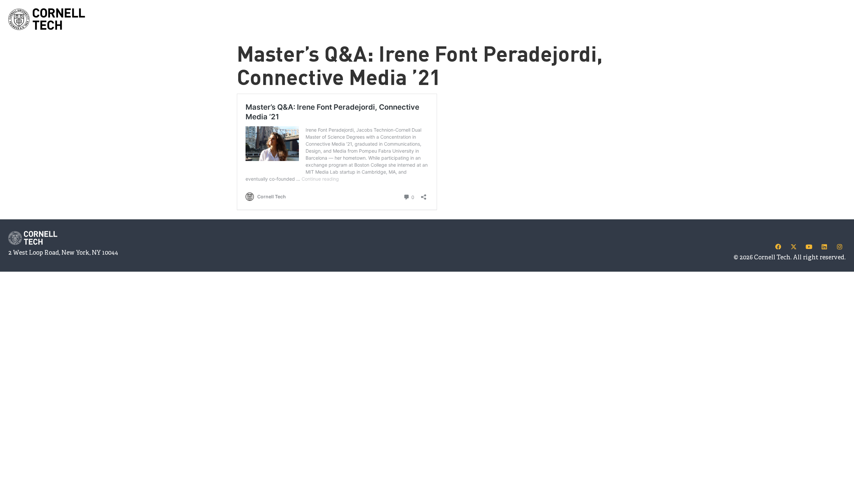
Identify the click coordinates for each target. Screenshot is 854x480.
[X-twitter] (794, 247)
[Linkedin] (824, 247)
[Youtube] (809, 247)
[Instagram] (840, 247)
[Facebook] (778, 247)
